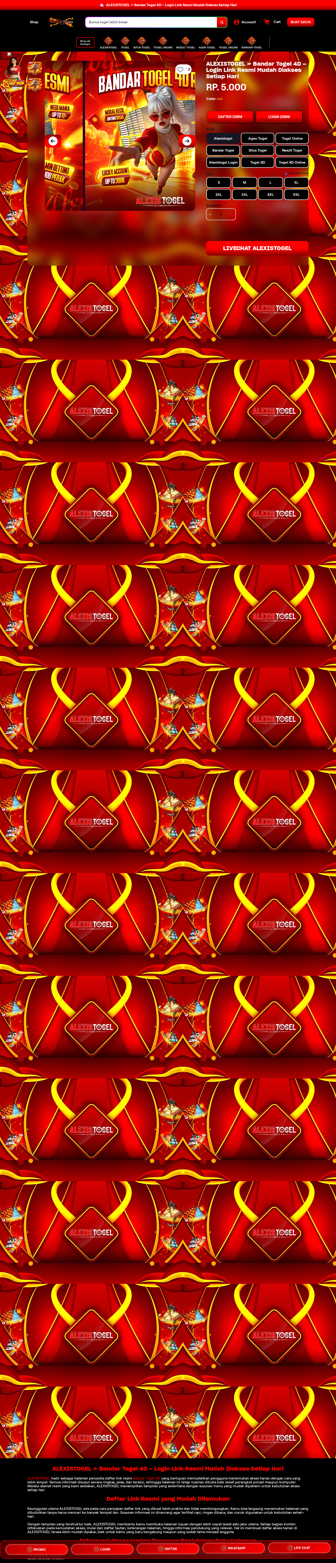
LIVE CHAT (302, 1548)
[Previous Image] (53, 141)
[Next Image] (187, 141)
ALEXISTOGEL (38, 1478)
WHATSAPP (236, 1549)
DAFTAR (171, 1549)
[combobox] (151, 22)
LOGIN (105, 1549)
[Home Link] (62, 22)
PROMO (40, 1549)
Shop (34, 22)
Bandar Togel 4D (146, 1478)
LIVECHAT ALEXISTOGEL (257, 248)
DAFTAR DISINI (230, 117)
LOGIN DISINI (279, 117)
